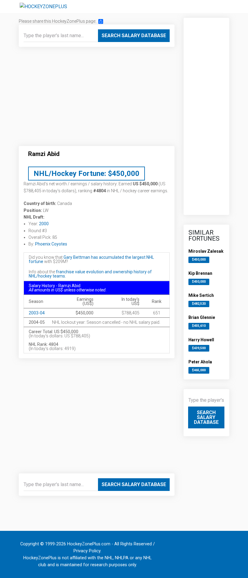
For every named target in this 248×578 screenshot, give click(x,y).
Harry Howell (201, 339)
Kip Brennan (200, 273)
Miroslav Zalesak (206, 251)
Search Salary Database (134, 35)
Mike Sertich (201, 295)
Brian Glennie (201, 317)
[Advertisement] (97, 99)
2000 (44, 223)
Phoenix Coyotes (51, 244)
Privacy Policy (86, 551)
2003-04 (37, 312)
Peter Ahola (200, 361)
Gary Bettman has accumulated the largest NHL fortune (91, 259)
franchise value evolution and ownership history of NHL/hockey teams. (90, 273)
